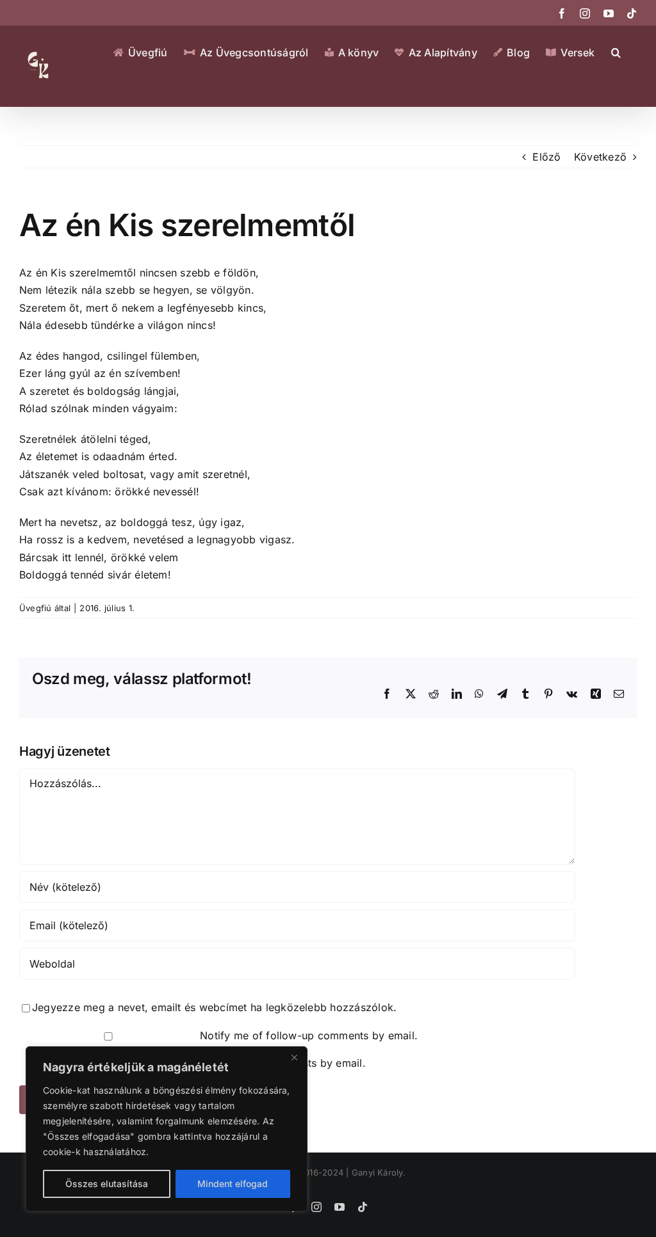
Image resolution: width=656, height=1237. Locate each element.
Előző (546, 156)
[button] (616, 52)
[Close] (294, 1057)
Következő (600, 156)
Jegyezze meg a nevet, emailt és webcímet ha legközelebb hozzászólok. (214, 1007)
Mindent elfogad (232, 1183)
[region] (167, 1128)
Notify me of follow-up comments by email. (309, 1035)
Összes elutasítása (106, 1183)
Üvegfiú (35, 608)
